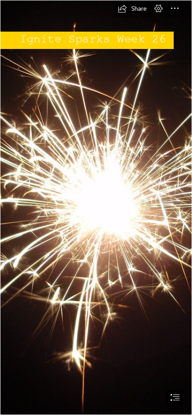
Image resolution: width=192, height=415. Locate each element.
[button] (132, 8)
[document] (96, 207)
